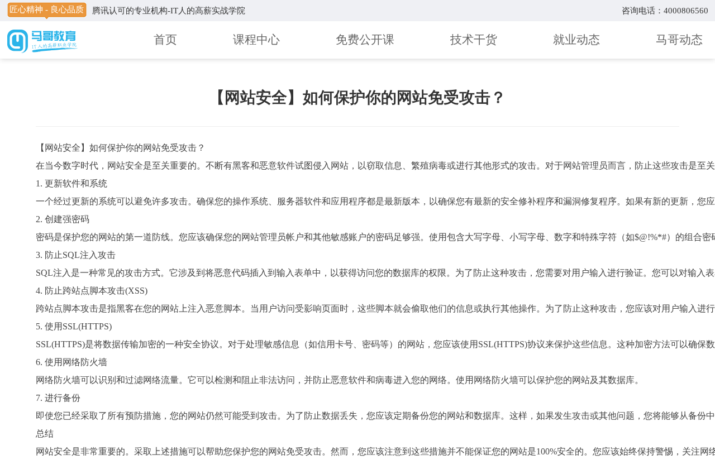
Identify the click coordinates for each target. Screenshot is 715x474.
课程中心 (256, 39)
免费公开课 (365, 39)
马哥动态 (679, 39)
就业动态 (576, 39)
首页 (165, 39)
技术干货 (473, 39)
